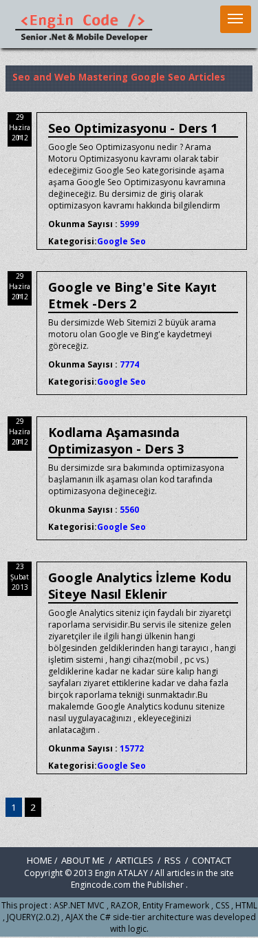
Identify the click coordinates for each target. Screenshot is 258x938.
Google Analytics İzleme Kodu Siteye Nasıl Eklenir (139, 585)
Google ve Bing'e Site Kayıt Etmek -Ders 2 (132, 295)
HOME (39, 860)
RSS (172, 860)
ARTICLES (135, 860)
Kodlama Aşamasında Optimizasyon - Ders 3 (116, 440)
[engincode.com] (82, 39)
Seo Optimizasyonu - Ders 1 (132, 128)
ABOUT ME (84, 860)
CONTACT (211, 860)
